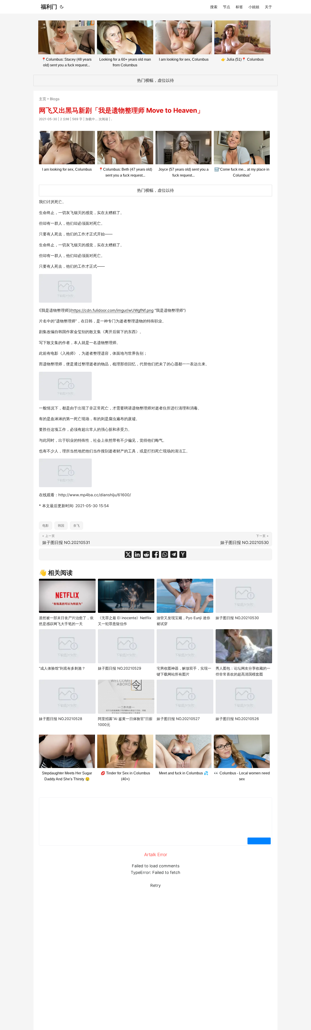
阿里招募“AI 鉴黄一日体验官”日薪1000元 (125, 721)
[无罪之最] (126, 596)
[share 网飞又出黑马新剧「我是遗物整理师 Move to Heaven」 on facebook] (155, 554)
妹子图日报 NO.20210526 (237, 718)
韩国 (61, 525)
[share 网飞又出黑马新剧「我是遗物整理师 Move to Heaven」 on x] (128, 554)
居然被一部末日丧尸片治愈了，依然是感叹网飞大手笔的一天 (66, 621)
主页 (42, 99)
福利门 (49, 6)
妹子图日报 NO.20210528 (60, 718)
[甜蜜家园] (67, 596)
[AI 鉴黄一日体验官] (126, 697)
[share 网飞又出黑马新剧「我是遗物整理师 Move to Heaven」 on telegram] (173, 554)
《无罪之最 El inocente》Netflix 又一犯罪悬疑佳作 (124, 621)
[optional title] (185, 596)
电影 (45, 525)
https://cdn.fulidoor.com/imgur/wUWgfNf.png (112, 310)
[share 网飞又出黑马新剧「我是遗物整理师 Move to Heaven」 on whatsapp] (164, 554)
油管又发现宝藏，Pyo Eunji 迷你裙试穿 (183, 621)
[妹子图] (244, 596)
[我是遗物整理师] (65, 288)
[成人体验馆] (67, 646)
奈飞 (76, 525)
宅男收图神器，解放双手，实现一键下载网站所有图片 (184, 671)
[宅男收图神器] (185, 646)
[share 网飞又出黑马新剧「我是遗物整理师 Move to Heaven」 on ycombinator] (182, 554)
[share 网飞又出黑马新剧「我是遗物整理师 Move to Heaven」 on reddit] (146, 554)
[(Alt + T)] (61, 7)
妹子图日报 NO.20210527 (178, 718)
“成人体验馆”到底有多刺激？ (62, 668)
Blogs (54, 99)
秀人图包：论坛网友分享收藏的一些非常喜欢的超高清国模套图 (243, 671)
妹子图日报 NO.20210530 (237, 618)
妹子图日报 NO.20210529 (119, 668)
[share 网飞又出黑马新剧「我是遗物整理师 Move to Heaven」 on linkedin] (137, 554)
